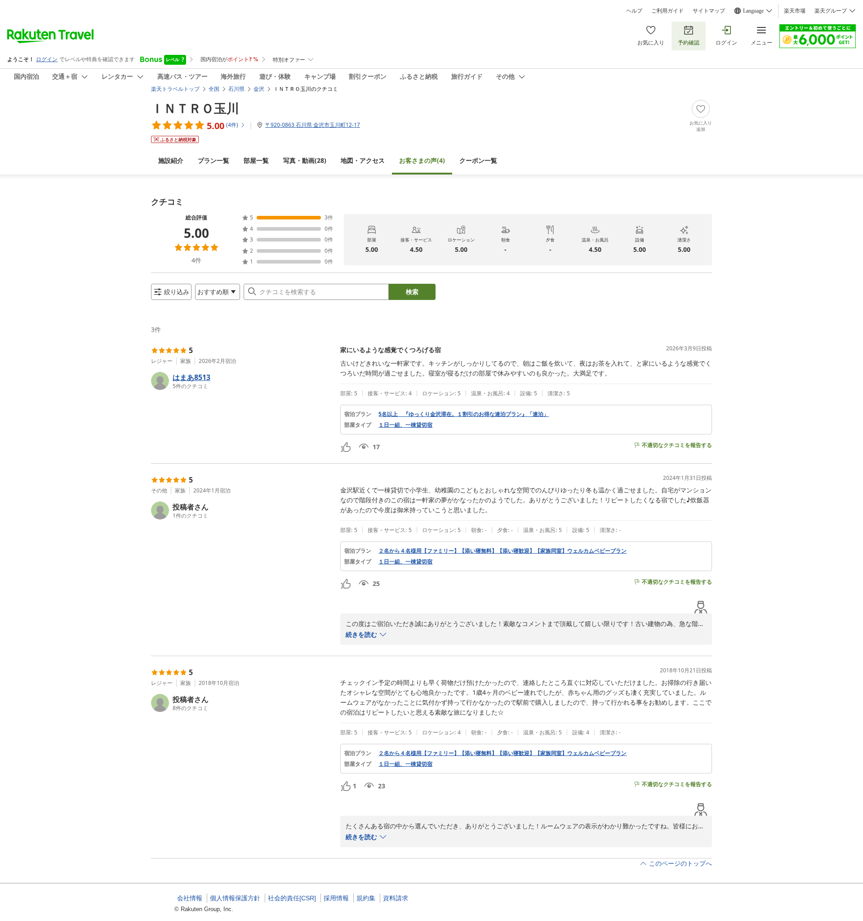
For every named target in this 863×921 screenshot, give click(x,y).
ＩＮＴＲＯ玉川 (195, 107)
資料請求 (395, 898)
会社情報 (189, 898)
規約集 (365, 898)
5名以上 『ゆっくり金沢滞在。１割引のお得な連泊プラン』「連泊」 (463, 414)
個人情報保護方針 (235, 898)
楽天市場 (794, 11)
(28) (304, 160)
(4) (422, 160)
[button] (242, 381)
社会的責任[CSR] (292, 898)
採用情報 (336, 898)
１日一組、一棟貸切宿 (405, 425)
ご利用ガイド (667, 11)
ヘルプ (634, 11)
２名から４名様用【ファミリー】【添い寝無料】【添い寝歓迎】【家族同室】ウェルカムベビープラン (502, 550)
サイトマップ (709, 11)
